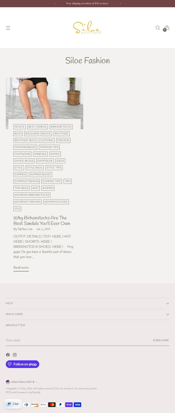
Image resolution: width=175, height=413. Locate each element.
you (17, 208)
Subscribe (161, 340)
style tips (54, 168)
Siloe (29, 388)
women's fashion (28, 202)
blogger (31, 133)
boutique (62, 133)
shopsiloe (45, 161)
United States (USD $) (22, 382)
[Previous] (54, 3)
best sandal (37, 127)
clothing (47, 140)
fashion (63, 140)
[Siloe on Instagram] (15, 356)
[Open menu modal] (8, 27)
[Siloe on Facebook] (8, 356)
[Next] (120, 3)
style (19, 168)
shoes (55, 154)
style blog (35, 168)
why (35, 188)
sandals (40, 154)
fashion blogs (25, 147)
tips (68, 181)
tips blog (21, 188)
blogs (46, 133)
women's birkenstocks (32, 195)
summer (20, 174)
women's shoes (56, 202)
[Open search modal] (157, 27)
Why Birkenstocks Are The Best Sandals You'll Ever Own (41, 221)
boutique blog (25, 140)
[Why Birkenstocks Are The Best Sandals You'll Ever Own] (44, 103)
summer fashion (27, 181)
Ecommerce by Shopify (28, 392)
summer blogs (40, 174)
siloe (60, 161)
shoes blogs (24, 161)
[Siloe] (87, 27)
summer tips (51, 181)
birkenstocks (61, 127)
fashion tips (49, 147)
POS (8, 392)
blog (18, 133)
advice (20, 127)
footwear (22, 154)
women (48, 188)
